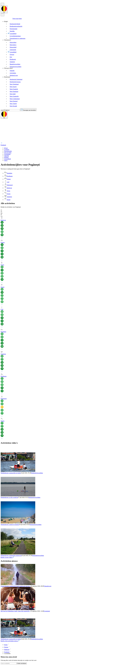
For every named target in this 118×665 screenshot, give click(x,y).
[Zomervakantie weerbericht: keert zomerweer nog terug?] (18, 584)
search (2, 110)
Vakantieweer (47, 586)
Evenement (47, 611)
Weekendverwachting (37, 473)
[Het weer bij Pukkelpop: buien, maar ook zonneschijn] (18, 609)
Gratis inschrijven (21, 663)
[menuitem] (60, 30)
